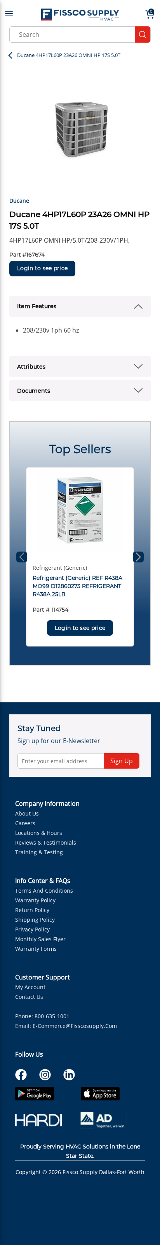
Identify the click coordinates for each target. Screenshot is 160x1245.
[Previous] (21, 557)
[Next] (138, 557)
